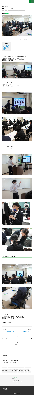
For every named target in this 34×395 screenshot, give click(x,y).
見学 (25, 370)
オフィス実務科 (22, 367)
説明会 (13, 370)
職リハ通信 (6, 6)
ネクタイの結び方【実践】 (6, 47)
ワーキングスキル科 (16, 367)
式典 (24, 369)
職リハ (3, 367)
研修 (19, 370)
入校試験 (28, 370)
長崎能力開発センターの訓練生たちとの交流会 (8, 357)
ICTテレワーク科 (4, 369)
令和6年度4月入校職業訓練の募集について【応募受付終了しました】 (11, 362)
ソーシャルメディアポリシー (5, 389)
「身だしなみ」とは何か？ (6, 46)
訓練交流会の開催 (5, 355)
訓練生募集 (27, 369)
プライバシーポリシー (4, 388)
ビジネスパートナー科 (27, 367)
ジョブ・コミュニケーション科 (11, 369)
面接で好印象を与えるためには (6, 48)
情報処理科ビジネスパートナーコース (6, 370)
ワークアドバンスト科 (10, 367)
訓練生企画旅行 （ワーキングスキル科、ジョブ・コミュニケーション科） (11, 358)
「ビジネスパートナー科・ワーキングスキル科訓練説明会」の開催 (11, 360)
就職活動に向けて (5, 49)
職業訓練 (6, 367)
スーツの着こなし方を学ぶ (6, 45)
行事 (22, 369)
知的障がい (22, 370)
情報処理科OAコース (18, 369)
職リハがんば (16, 370)
